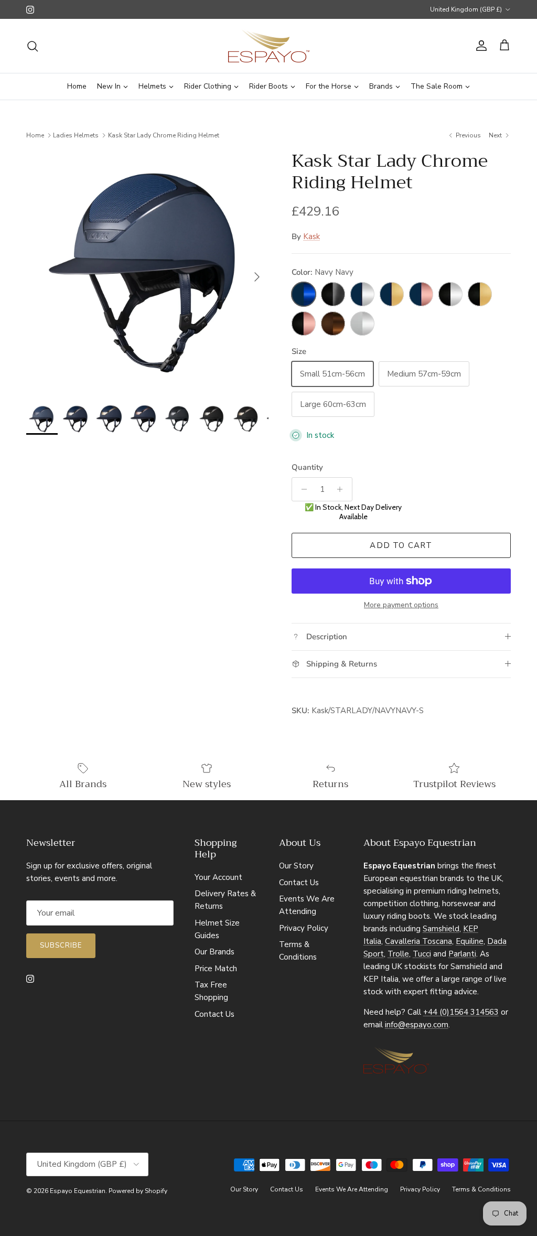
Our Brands (214, 952)
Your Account (218, 877)
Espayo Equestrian (77, 1191)
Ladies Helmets (76, 135)
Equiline (470, 941)
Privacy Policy (303, 928)
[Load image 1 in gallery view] (147, 272)
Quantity (307, 467)
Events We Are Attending (351, 1189)
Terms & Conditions (481, 1189)
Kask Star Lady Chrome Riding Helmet (163, 135)
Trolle (398, 954)
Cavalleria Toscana (418, 941)
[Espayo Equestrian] (268, 45)
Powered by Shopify (138, 1191)
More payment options (401, 605)
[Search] (32, 46)
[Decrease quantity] (301, 489)
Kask (311, 236)
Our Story (296, 866)
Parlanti (462, 954)
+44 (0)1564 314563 (461, 1012)
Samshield (441, 928)
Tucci (422, 954)
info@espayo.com (416, 1024)
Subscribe (61, 945)
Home (35, 135)
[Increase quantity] (343, 489)
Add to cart (401, 545)
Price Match (216, 968)
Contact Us (214, 1014)
